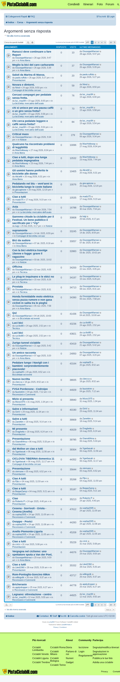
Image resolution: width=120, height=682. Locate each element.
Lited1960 (19, 567)
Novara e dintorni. (23, 84)
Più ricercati (39, 640)
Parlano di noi (71, 652)
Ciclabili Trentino (41, 662)
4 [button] (101, 42)
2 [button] (95, 42)
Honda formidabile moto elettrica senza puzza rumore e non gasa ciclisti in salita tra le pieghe (32, 299)
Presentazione (21, 438)
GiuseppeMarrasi (23, 57)
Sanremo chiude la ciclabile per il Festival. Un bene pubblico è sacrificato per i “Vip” (33, 220)
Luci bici (17, 322)
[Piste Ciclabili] (19, 4)
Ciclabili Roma (58, 647)
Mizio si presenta (23, 398)
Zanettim (19, 421)
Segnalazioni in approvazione (101, 652)
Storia (69, 647)
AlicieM (18, 176)
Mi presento (19, 428)
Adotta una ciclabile (103, 662)
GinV (17, 411)
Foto (100, 4)
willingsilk (19, 577)
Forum (110, 4)
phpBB (51, 622)
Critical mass (20, 134)
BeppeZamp (21, 491)
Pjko (17, 481)
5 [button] (105, 42)
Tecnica (23, 272)
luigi (17, 226)
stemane (19, 471)
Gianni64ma (21, 441)
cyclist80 (19, 325)
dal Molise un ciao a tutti (27, 448)
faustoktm (20, 392)
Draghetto (20, 431)
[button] (87, 42)
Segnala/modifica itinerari (106, 647)
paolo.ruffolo (21, 77)
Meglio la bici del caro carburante (33, 64)
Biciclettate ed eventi (30, 318)
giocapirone (20, 189)
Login (81, 651)
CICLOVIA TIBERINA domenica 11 (33, 458)
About (69, 640)
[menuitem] (31, 16)
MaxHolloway (21, 150)
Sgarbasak (20, 451)
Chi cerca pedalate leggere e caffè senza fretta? (30, 122)
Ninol (17, 87)
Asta (15, 206)
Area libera (25, 60)
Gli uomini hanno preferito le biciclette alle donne (30, 172)
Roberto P (20, 501)
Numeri (69, 658)
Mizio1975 (20, 402)
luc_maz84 (20, 100)
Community (85, 640)
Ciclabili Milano (54, 652)
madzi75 (19, 199)
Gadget (69, 662)
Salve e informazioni (25, 408)
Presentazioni (18, 80)
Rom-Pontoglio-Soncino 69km (31, 574)
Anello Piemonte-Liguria (27, 531)
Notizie (23, 139)
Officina (17, 266)
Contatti (116, 671)
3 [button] (98, 42)
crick (17, 544)
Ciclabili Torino (58, 665)
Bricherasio (19, 584)
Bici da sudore (21, 240)
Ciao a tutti (19, 196)
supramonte (19, 230)
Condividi (73, 4)
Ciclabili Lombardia (37, 648)
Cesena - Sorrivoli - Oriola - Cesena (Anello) (29, 510)
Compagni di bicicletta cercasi (26, 90)
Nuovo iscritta (21, 378)
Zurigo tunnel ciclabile (26, 342)
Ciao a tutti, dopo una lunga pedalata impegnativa (29, 159)
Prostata (17, 286)
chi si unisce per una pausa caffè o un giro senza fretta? (33, 109)
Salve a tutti (19, 418)
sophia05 (19, 372)
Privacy (104, 671)
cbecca (18, 382)
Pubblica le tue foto (103, 658)
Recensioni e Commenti (23, 394)
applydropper (21, 587)
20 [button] (111, 42)
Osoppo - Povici (22, 521)
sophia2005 (20, 514)
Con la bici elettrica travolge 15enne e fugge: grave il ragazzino (29, 253)
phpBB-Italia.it (67, 624)
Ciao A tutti (19, 478)
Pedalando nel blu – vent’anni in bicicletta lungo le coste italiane (32, 185)
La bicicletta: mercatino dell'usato (28, 103)
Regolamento (86, 655)
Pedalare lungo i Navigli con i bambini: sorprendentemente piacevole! (30, 366)
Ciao (15, 498)
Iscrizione (84, 647)
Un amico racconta (24, 352)
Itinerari (88, 4)
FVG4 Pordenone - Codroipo (30, 388)
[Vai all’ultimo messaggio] (101, 51)
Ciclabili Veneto (40, 654)
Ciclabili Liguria (40, 658)
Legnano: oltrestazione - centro (32, 594)
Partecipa (98, 640)
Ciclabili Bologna (54, 659)
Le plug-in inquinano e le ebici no (33, 276)
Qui (14, 312)
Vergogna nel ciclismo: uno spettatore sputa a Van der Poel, (32, 553)
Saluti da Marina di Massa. (28, 74)
